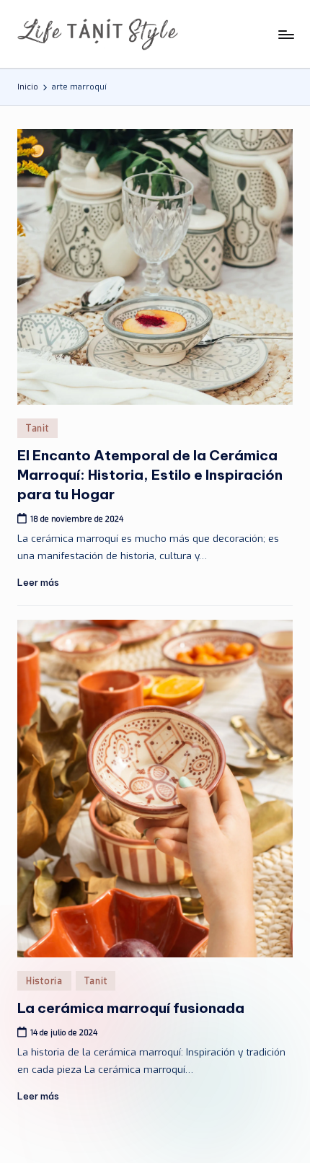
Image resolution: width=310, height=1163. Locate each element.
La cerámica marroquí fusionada (130, 1008)
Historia (44, 981)
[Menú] (285, 34)
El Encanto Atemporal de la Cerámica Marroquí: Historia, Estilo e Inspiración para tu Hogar (150, 475)
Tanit (37, 428)
